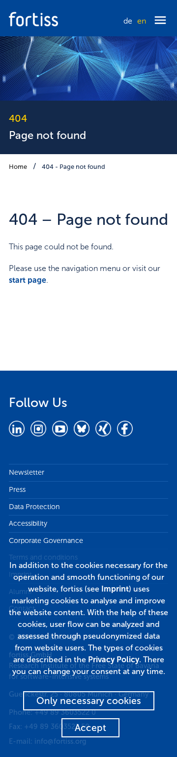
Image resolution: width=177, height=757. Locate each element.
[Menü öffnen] (160, 20)
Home (18, 166)
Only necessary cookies (88, 700)
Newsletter (26, 472)
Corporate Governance (46, 540)
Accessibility (28, 523)
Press (17, 489)
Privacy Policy (113, 659)
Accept (90, 727)
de (127, 21)
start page (27, 280)
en (141, 21)
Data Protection (34, 506)
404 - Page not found (73, 166)
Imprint (115, 589)
